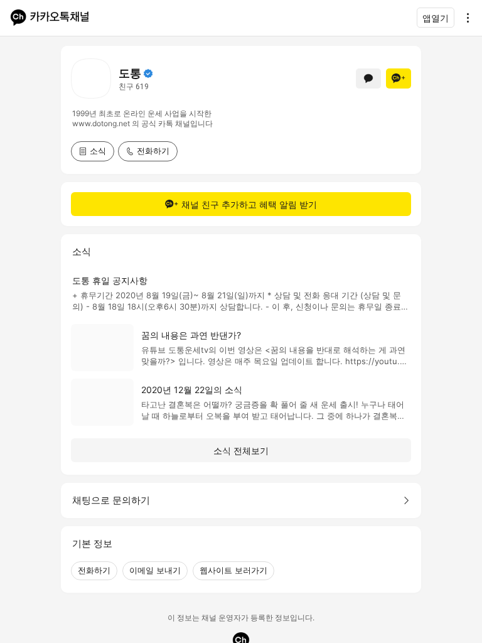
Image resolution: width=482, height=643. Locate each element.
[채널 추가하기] (398, 78)
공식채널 (148, 73)
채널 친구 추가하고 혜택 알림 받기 (249, 204)
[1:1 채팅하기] (368, 78)
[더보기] (464, 17)
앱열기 (435, 18)
